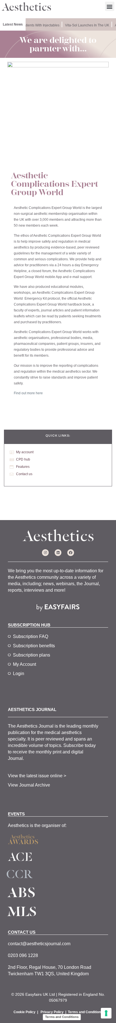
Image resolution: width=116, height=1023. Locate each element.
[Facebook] (70, 552)
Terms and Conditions (85, 1012)
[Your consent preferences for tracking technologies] (106, 1013)
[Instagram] (45, 552)
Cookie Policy (24, 1012)
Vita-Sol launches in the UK (86, 25)
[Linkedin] (58, 552)
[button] (109, 6)
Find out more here (28, 393)
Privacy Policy (52, 1012)
